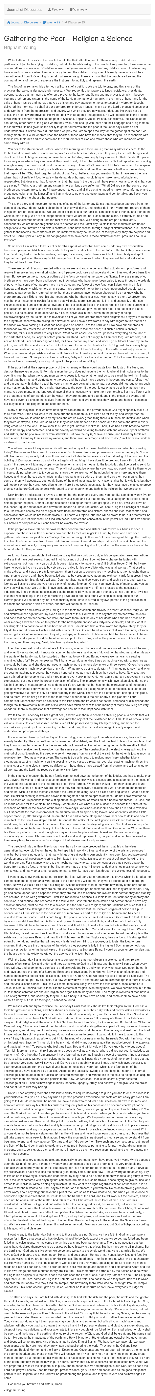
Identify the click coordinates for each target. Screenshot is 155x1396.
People (56, 9)
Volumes (78, 9)
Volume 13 (53, 22)
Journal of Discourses (24, 9)
